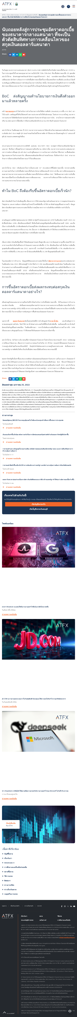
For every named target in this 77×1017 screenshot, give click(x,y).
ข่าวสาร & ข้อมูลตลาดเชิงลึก (28, 15)
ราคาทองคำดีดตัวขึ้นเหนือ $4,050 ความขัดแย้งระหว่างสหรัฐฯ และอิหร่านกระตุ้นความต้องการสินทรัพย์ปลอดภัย (37, 465)
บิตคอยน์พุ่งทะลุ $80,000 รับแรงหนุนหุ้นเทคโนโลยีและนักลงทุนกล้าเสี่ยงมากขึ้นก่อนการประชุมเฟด (33, 420)
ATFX (3, 15)
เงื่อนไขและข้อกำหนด (16, 906)
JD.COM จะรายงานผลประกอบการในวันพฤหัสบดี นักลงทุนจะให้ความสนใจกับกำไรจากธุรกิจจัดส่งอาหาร (34, 699)
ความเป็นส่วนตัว (29, 906)
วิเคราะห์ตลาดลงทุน (13, 15)
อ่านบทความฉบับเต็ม (13, 428)
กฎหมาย (4, 906)
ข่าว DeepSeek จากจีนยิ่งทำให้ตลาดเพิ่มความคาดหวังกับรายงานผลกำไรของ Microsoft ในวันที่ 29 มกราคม (35, 791)
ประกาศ (39, 906)
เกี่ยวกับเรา (24, 916)
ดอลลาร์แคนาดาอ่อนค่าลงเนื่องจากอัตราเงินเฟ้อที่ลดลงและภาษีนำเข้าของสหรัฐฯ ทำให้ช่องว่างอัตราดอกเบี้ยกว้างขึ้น (38, 479)
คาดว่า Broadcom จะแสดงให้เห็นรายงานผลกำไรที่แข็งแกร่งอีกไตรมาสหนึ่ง (25, 607)
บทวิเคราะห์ (43, 920)
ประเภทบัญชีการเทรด (27, 920)
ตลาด (41, 916)
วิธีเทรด (59, 916)
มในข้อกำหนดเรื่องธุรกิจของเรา (67, 937)
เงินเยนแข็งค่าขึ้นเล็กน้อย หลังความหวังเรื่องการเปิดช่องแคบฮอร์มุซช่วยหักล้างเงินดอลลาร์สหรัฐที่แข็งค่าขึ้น (36, 434)
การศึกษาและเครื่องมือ (63, 920)
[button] (10, 54)
